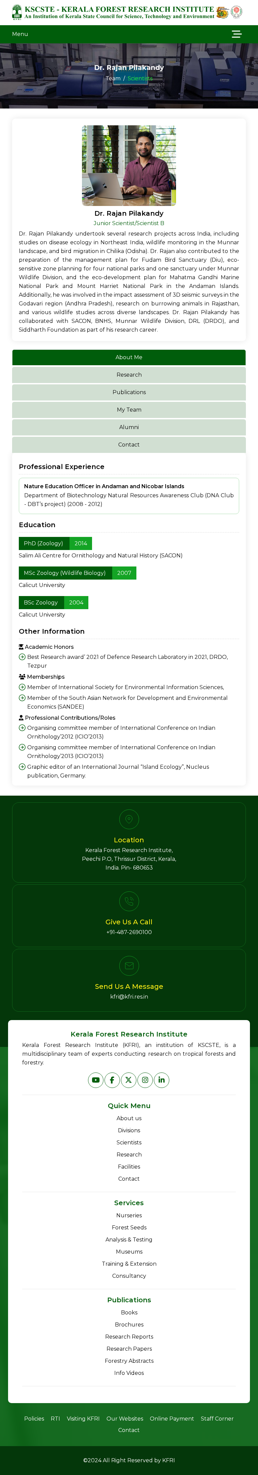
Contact (129, 1179)
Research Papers (129, 1349)
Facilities (129, 1167)
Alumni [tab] (129, 427)
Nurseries (129, 1215)
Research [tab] (129, 375)
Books (129, 1312)
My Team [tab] (129, 410)
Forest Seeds (129, 1227)
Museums (129, 1252)
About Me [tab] (129, 357)
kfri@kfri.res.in (129, 997)
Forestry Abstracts (129, 1361)
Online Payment (172, 1419)
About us (129, 1118)
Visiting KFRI (83, 1419)
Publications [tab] (129, 392)
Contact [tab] (129, 444)
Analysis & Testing (129, 1239)
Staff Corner (217, 1419)
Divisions (129, 1130)
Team (113, 78)
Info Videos (129, 1373)
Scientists (129, 1142)
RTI (55, 1419)
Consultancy (129, 1276)
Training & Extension (129, 1264)
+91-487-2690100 (129, 932)
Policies (34, 1419)
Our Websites (124, 1419)
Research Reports (129, 1337)
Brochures (129, 1324)
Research (129, 1154)
